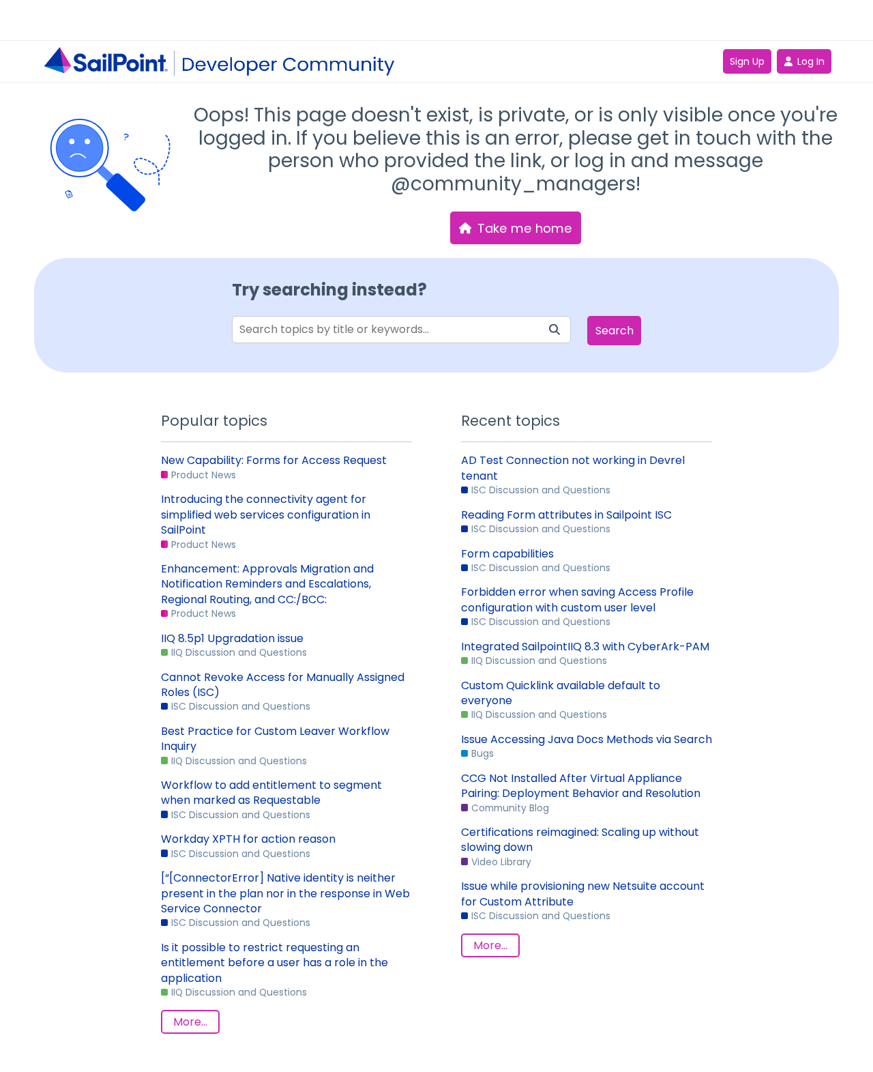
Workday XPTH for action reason (248, 839)
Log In (811, 61)
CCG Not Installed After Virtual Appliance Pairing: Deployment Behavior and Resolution (580, 786)
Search (614, 330)
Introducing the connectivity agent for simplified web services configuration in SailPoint (265, 515)
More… (190, 1022)
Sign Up (747, 61)
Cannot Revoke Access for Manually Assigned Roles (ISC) (282, 685)
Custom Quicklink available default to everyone (560, 693)
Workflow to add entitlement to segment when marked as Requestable (271, 793)
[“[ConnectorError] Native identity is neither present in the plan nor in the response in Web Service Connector (285, 893)
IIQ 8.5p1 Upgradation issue (232, 638)
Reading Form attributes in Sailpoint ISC (566, 515)
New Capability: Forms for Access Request (274, 460)
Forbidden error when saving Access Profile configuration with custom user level (577, 600)
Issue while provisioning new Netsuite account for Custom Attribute (583, 894)
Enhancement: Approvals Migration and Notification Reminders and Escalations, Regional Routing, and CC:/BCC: (267, 584)
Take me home (524, 228)
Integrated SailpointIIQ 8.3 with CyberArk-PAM (585, 646)
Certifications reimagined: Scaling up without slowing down (580, 840)
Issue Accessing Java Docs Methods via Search (586, 739)
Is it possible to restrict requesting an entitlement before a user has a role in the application (274, 963)
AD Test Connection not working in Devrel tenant (573, 468)
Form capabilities (507, 554)
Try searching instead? (329, 290)
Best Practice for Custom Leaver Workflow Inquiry (275, 739)
